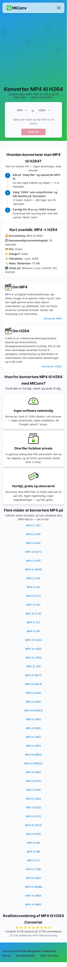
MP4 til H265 (33, 648)
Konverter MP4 (52, 318)
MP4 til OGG (33, 807)
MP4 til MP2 (33, 737)
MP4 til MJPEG (33, 710)
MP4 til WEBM (33, 886)
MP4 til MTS (33, 781)
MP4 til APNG (33, 569)
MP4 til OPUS (33, 825)
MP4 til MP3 (33, 745)
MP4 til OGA (33, 798)
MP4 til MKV (33, 719)
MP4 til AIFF (33, 560)
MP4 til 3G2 (33, 525)
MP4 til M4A (33, 693)
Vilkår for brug (49, 955)
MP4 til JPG (33, 666)
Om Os (6, 955)
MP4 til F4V (33, 604)
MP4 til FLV (33, 622)
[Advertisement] (33, 49)
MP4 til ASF (33, 578)
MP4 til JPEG (33, 657)
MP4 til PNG (33, 834)
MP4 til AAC (33, 543)
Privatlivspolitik (25, 955)
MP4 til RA (33, 842)
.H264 (41, 110)
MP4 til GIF (33, 631)
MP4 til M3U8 (33, 684)
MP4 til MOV (33, 728)
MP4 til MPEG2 (33, 763)
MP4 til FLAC (33, 613)
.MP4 (20, 110)
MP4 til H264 (33, 640)
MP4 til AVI (33, 587)
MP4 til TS (33, 860)
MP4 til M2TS (33, 675)
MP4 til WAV (33, 878)
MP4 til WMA (33, 895)
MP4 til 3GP (33, 534)
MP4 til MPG (33, 772)
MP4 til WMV (33, 904)
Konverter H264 (52, 366)
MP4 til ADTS (33, 551)
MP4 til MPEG (33, 754)
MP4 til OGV (33, 816)
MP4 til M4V (33, 701)
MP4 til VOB (33, 869)
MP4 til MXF (33, 789)
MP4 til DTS (33, 596)
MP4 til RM (33, 851)
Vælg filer (33, 131)
